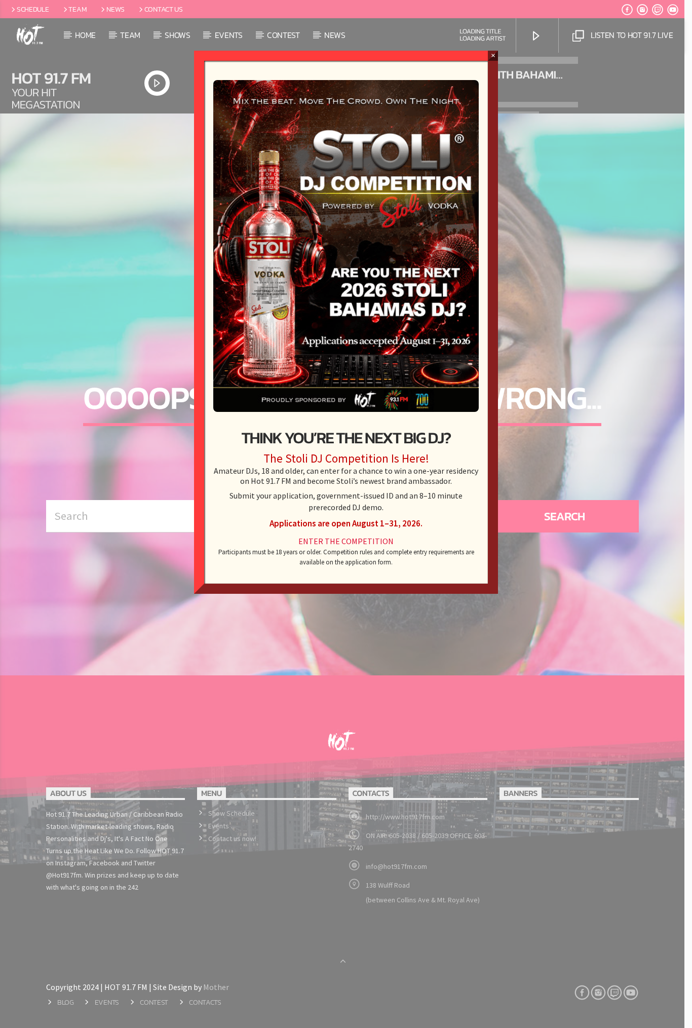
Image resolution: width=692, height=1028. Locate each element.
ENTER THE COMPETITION (346, 541)
